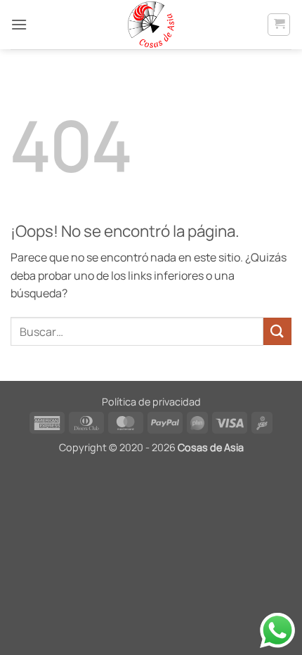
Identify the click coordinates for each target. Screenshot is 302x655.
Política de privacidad (151, 401)
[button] (19, 24)
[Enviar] (277, 331)
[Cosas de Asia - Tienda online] (151, 24)
